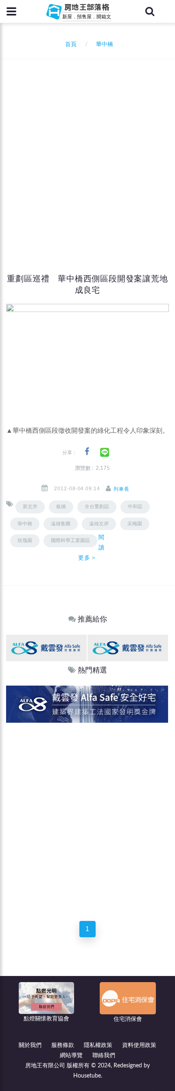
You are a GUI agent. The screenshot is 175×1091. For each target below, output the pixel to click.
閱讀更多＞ (91, 547)
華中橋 (25, 524)
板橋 (61, 506)
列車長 (121, 489)
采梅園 (134, 524)
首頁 (69, 44)
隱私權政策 (98, 1045)
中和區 (135, 506)
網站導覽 (71, 1055)
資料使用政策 (139, 1045)
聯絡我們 (103, 1055)
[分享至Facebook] (87, 451)
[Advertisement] (87, 151)
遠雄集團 (60, 524)
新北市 (30, 506)
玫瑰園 (25, 540)
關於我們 (30, 1045)
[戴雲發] (46, 647)
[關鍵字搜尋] (150, 11)
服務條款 (62, 1045)
